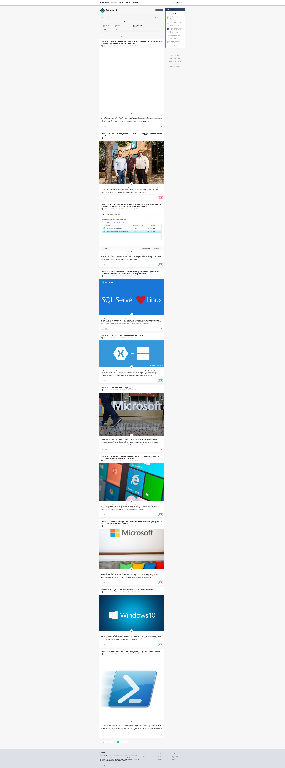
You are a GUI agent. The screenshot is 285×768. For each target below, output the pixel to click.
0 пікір (131, 45)
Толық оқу (104, 126)
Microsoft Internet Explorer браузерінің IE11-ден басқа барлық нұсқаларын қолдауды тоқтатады (130, 457)
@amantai (136, 26)
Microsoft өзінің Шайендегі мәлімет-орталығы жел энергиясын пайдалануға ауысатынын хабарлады (131, 42)
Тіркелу (182, 2)
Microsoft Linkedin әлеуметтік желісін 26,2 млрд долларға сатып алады (131, 134)
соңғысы (125, 742)
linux (178, 58)
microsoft (171, 61)
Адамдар (127, 2)
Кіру (144, 756)
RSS (174, 45)
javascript (173, 58)
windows (172, 63)
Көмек (173, 759)
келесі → (111, 742)
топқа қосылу (159, 10)
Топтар (121, 2)
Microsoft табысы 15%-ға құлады (116, 387)
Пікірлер (168, 13)
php (176, 61)
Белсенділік (135, 2)
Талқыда (120, 36)
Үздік (126, 36)
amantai (105, 45)
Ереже (173, 755)
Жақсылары (104, 36)
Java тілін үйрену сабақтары (173, 41)
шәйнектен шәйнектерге (175, 66)
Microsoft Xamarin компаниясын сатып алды (122, 335)
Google (177, 55)
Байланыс (174, 757)
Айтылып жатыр (172, 9)
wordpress (177, 63)
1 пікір (130, 208)
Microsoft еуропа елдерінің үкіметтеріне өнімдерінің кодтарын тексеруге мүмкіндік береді (131, 522)
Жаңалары (112, 36)
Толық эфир (169, 45)
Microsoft (124, 45)
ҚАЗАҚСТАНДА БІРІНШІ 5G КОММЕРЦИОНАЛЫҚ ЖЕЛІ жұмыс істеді (176, 30)
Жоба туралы (175, 756)
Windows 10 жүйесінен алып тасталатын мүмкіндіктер (127, 589)
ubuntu (180, 61)
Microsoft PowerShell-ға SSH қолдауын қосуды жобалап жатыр (130, 651)
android (172, 55)
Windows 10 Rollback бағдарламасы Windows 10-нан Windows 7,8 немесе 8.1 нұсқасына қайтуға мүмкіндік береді (131, 205)
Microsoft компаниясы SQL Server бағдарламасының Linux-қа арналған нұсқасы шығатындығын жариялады (130, 272)
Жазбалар (114, 2)
